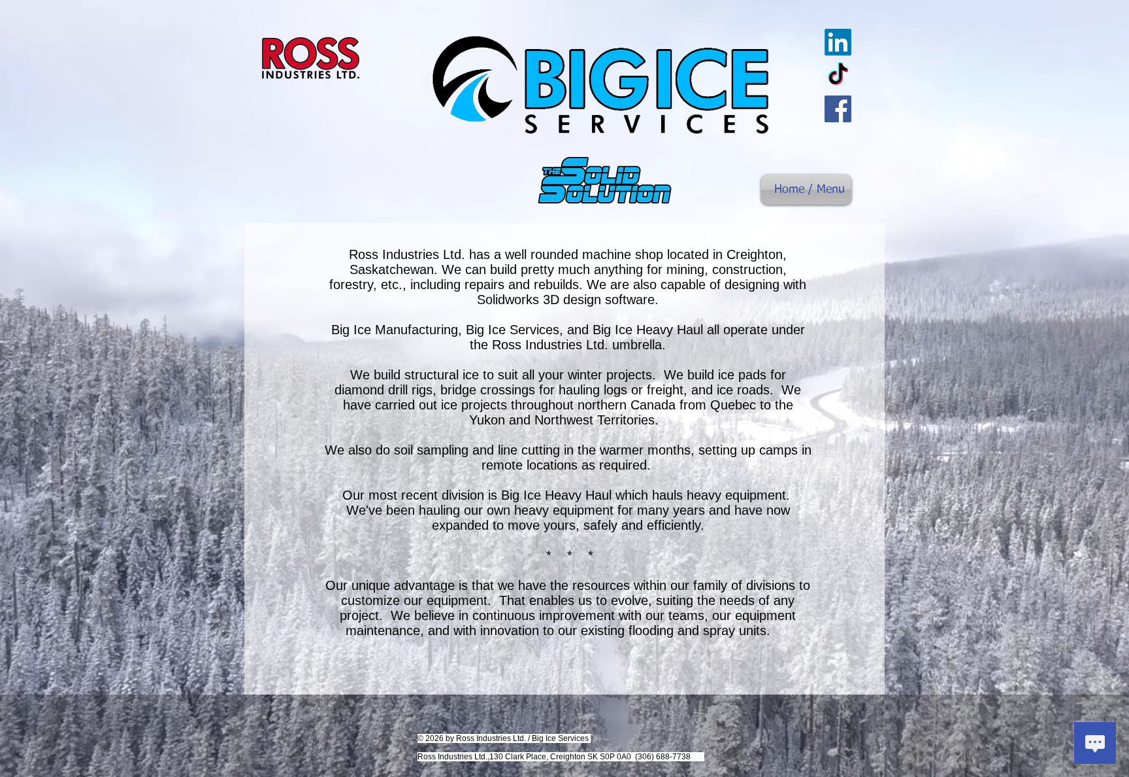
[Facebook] (838, 108)
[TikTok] (838, 75)
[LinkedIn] (838, 42)
